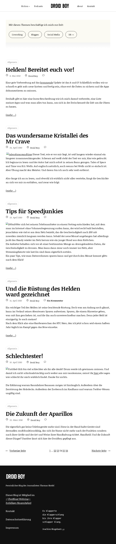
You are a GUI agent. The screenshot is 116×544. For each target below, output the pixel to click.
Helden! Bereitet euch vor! (40, 69)
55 (64, 450)
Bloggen (35, 34)
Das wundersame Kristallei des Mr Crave (47, 138)
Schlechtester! (24, 356)
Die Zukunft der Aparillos (39, 414)
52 (55, 450)
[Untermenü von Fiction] (29, 6)
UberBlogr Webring (18, 499)
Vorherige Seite (16, 450)
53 (58, 450)
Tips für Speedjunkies (34, 211)
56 (67, 450)
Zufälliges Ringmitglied (18, 503)
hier (96, 373)
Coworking (17, 34)
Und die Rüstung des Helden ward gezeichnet (43, 291)
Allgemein (12, 62)
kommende (46, 82)
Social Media (53, 34)
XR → (71, 34)
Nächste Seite (101, 450)
